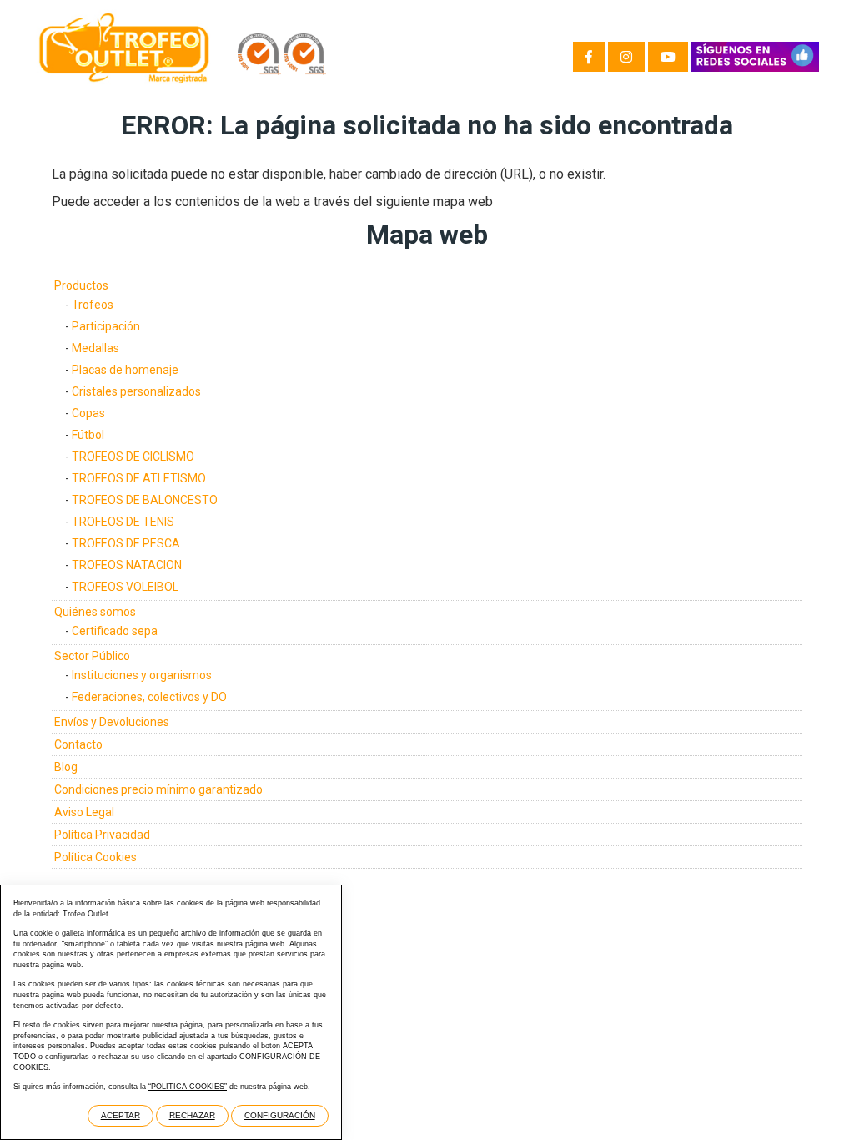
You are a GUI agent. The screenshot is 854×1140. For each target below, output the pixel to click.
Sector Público (92, 656)
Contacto (78, 744)
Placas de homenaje (125, 369)
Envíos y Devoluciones (111, 722)
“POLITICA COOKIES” (187, 1086)
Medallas (95, 348)
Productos (81, 285)
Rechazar (192, 1115)
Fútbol (88, 434)
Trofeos (92, 304)
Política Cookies (95, 857)
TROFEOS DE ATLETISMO (139, 478)
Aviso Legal (84, 812)
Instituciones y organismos (142, 675)
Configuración (279, 1115)
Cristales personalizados (136, 391)
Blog (66, 767)
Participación (106, 326)
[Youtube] (668, 57)
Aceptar (120, 1115)
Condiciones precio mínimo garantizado (158, 789)
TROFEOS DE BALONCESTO (145, 500)
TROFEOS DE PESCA (126, 543)
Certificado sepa (115, 631)
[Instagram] (626, 57)
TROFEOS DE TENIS (123, 521)
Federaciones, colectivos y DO (149, 697)
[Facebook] (589, 57)
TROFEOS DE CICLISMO (133, 456)
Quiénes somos (95, 611)
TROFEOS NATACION (127, 565)
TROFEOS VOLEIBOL (125, 586)
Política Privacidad (102, 834)
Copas (88, 413)
